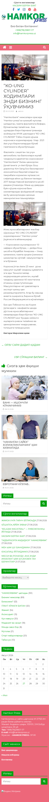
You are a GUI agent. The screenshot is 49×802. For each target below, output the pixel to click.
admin (20, 111)
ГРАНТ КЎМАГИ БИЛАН (13, 606)
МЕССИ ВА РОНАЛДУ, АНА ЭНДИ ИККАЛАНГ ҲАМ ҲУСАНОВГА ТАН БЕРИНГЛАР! (18, 559)
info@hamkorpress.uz (24, 33)
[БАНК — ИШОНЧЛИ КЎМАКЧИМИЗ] (24, 377)
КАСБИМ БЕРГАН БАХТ (24, 5)
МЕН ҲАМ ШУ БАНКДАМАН (15, 547)
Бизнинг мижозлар (10, 597)
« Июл (4, 695)
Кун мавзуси (7, 618)
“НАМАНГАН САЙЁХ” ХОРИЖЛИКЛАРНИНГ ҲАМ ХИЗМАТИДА (20, 444)
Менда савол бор (10, 627)
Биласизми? (7, 601)
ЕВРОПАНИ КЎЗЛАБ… (16, 484)
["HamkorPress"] (4, 47)
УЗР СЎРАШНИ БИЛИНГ (31, 357)
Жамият (5, 610)
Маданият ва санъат (11, 623)
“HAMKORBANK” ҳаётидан (14, 593)
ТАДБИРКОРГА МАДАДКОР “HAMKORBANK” (24, 540)
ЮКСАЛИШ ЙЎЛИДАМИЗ (14, 552)
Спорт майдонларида (12, 635)
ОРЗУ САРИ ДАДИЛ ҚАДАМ (20, 344)
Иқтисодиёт (7, 614)
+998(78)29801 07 (24, 30)
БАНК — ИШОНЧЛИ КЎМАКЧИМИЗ (15, 404)
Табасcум (6, 640)
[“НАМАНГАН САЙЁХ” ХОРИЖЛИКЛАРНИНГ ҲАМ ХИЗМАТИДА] (24, 416)
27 (24, 683)
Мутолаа (5, 631)
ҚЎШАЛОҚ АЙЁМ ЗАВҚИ (14, 525)
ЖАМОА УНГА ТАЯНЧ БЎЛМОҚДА (18, 520)
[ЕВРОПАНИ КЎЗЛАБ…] (24, 459)
